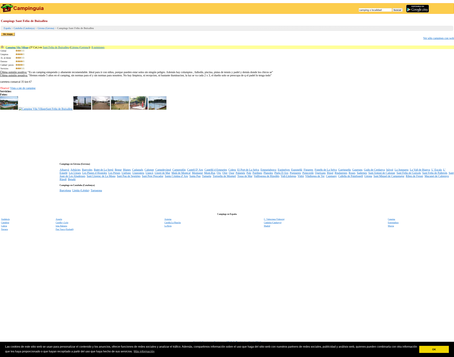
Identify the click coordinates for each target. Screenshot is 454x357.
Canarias (391, 219)
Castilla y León (62, 222)
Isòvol (389, 169)
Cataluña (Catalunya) (24, 28)
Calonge (149, 169)
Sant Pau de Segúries (128, 176)
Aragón (59, 219)
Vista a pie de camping (22, 88)
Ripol (330, 172)
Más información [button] (144, 351)
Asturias (167, 219)
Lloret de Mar (162, 172)
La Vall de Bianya (420, 169)
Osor (231, 172)
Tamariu (206, 176)
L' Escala (436, 169)
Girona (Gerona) (46, 28)
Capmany (331, 176)
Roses (352, 172)
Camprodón (179, 169)
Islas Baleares (61, 226)
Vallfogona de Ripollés (266, 176)
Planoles (268, 172)
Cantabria (5, 222)
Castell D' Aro (195, 169)
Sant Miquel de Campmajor (388, 176)
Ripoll (63, 179)
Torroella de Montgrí (224, 176)
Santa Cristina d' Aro (176, 176)
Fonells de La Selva (326, 169)
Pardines (257, 172)
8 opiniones (98, 47)
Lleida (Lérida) (80, 190)
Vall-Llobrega (288, 176)
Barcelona (65, 190)
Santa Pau (195, 176)
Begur (118, 169)
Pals (249, 172)
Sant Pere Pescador (152, 176)
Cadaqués (137, 169)
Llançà (149, 172)
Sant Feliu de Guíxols (409, 172)
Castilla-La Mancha (172, 222)
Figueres (308, 169)
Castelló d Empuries (215, 169)
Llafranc (126, 172)
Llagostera (138, 172)
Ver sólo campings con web (438, 38)
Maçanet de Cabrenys (437, 176)
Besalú (72, 179)
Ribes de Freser (414, 176)
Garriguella (344, 169)
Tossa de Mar (244, 176)
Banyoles (87, 169)
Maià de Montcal (180, 172)
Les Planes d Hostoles (94, 172)
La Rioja (167, 226)
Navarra (4, 229)
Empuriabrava (268, 169)
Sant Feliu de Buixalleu (56, 47)
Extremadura (393, 222)
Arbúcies (75, 169)
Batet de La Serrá (103, 169)
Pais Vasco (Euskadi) (65, 229)
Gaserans (357, 169)
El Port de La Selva (248, 169)
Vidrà (301, 176)
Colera (232, 169)
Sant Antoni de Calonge (381, 172)
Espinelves (284, 169)
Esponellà (296, 169)
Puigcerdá (308, 172)
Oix (219, 172)
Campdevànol (163, 169)
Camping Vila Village (17, 47)
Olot (224, 172)
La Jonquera (401, 169)
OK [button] (434, 349)
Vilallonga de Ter (315, 176)
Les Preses (114, 172)
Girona (368, 176)
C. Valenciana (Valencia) (274, 219)
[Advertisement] (106, 135)
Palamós (240, 172)
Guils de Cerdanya (374, 169)
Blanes (127, 169)
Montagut (197, 172)
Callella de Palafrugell (350, 176)
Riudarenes (341, 172)
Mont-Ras (209, 172)
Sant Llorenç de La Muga (101, 176)
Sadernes (362, 172)
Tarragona (96, 190)
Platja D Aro (281, 172)
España (7, 28)
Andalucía (5, 219)
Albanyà (64, 169)
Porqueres (295, 172)
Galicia (4, 226)
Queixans (320, 172)
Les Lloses (75, 172)
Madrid (267, 226)
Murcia (391, 226)
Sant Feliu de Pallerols (434, 172)
